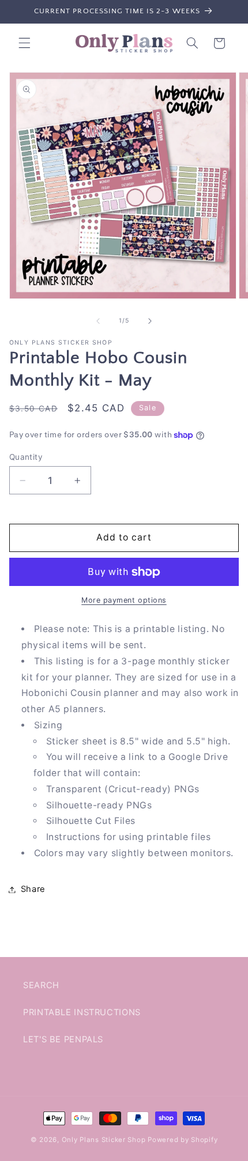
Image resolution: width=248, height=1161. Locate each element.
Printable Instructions (82, 1012)
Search (41, 985)
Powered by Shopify (182, 1140)
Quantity (26, 457)
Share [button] (33, 889)
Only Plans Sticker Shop (104, 1140)
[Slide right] (150, 321)
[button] (24, 43)
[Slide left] (98, 321)
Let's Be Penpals (63, 1039)
